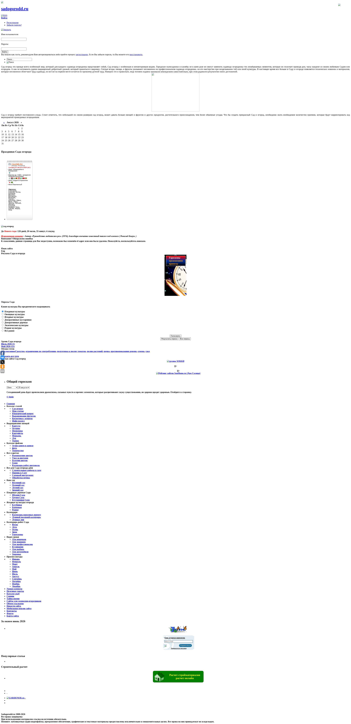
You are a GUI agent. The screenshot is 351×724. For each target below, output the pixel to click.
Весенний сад (18, 482)
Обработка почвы (21, 478)
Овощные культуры (14, 314)
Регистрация (12, 22)
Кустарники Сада (21, 500)
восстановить (136, 54)
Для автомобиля (20, 552)
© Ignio (10, 397)
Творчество (18, 450)
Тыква (15, 441)
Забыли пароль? (14, 25)
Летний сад (17, 487)
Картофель (17, 433)
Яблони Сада (18, 495)
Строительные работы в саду (26, 470)
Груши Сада (18, 497)
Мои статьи (18, 411)
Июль (15, 574)
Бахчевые (17, 507)
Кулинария (17, 547)
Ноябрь (15, 584)
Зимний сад (17, 490)
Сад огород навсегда (175, 638)
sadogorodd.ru (14, 8)
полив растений (95, 351)
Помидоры (17, 431)
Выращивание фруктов (24, 416)
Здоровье (16, 554)
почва (107, 351)
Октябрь (16, 581)
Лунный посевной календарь (26, 517)
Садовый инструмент (22, 475)
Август (15, 576)
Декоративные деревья (16, 322)
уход (147, 351)
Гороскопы (17, 534)
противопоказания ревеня (124, 351)
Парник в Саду (19, 473)
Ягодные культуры (14, 317)
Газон (15, 463)
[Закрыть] (6, 30)
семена (141, 351)
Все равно (9, 331)
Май (14, 569)
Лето (14, 527)
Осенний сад (18, 485)
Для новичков (19, 539)
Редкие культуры (13, 328)
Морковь (16, 436)
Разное (15, 510)
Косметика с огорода (22, 418)
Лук (14, 438)
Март (15, 564)
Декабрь (16, 586)
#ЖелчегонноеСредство (13, 351)
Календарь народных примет (26, 515)
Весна (15, 524)
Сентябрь (17, 579)
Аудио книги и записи (22, 445)
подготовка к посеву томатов (71, 351)
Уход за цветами (20, 458)
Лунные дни (18, 519)
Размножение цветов (22, 455)
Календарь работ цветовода (26, 465)
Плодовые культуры (14, 311)
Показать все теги (10, 356)
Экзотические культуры (16, 325)
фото (14, 448)
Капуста (16, 426)
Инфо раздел (18, 421)
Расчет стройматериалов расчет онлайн (184, 676)
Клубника (17, 505)
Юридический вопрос (23, 413)
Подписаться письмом (178, 648)
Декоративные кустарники (17, 320)
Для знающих (19, 542)
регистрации (82, 54)
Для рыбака (18, 549)
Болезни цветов (20, 460)
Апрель (15, 566)
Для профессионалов (22, 544)
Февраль (16, 561)
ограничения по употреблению (41, 351)
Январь (16, 559)
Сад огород (17, 408)
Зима (14, 532)
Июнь (15, 571)
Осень (15, 529)
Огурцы (16, 428)
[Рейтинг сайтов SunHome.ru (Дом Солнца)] (178, 373)
